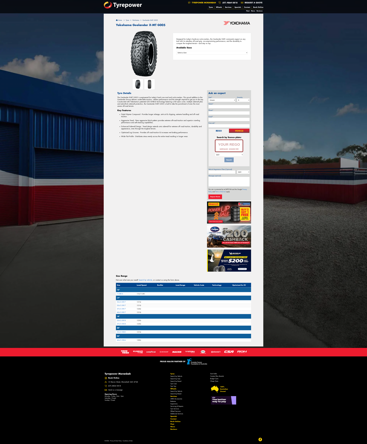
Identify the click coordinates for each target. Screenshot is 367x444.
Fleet (248, 11)
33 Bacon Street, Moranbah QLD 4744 (123, 382)
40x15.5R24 (121, 340)
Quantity (240, 97)
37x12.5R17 (121, 309)
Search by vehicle (145, 280)
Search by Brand (175, 381)
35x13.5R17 (121, 305)
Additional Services (176, 414)
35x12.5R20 (121, 332)
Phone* (210, 110)
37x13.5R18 (121, 324)
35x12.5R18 (121, 320)
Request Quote (215, 197)
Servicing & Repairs (176, 406)
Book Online (258, 7)
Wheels (219, 7)
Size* (210, 97)
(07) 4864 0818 (229, 2)
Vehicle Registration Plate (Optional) (220, 169)
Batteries (173, 401)
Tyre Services (174, 409)
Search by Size (175, 379)
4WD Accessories (176, 399)
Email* (210, 117)
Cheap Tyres (214, 381)
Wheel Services (175, 411)
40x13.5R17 (121, 312)
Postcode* (211, 123)
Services (228, 7)
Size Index (213, 374)
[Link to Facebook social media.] (260, 439)
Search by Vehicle (176, 376)
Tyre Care (173, 384)
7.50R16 (120, 294)
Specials (238, 7)
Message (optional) (214, 176)
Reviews (260, 11)
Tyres (211, 7)
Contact (247, 7)
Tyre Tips (173, 386)
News (253, 11)
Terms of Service (220, 192)
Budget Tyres (214, 379)
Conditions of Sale (128, 441)
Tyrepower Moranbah (203, 2)
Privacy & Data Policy (116, 441)
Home (120, 20)
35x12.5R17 (121, 302)
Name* (210, 104)
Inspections (173, 404)
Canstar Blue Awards (217, 376)
